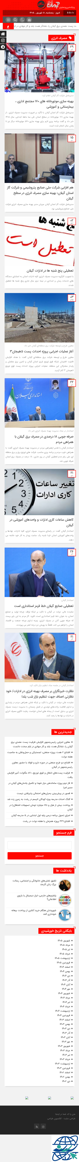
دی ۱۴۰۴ (66, 976)
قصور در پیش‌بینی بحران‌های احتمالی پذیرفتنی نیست (43, 793)
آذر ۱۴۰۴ (66, 980)
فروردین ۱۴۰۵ (63, 963)
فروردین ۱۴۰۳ (63, 1068)
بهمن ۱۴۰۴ (65, 971)
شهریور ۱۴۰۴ (64, 993)
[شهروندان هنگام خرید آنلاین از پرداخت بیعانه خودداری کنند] (39, 915)
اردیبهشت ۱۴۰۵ (62, 958)
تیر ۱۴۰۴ (66, 1002)
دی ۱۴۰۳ (66, 1029)
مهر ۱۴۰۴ (66, 989)
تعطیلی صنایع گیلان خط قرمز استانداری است (43, 606)
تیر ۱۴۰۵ (66, 949)
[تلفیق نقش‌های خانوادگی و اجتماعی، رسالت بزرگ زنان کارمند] (39, 885)
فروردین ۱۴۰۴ (63, 1015)
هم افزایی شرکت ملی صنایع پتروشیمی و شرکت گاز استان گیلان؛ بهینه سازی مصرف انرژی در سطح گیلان (40, 193)
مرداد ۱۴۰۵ (65, 945)
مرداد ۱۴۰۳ (65, 1050)
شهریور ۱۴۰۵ (64, 941)
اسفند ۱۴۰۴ (65, 967)
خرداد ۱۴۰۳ (65, 1059)
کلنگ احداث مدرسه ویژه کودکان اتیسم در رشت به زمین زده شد (38, 799)
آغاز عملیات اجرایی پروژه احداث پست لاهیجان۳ (41, 351)
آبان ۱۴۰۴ (65, 985)
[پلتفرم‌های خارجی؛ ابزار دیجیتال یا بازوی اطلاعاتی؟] (39, 900)
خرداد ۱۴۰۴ (65, 1007)
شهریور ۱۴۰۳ (64, 1046)
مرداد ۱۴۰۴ (65, 998)
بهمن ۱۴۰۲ (65, 1077)
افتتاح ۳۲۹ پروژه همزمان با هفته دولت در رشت (46, 821)
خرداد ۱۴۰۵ (65, 954)
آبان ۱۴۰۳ (65, 1037)
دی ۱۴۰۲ (66, 1081)
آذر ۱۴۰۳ (66, 1033)
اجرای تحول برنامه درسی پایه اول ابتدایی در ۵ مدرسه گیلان (40, 815)
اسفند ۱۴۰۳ (64, 1020)
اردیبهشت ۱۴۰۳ (62, 1064)
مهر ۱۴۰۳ (66, 1042)
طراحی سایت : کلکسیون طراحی (61, 1118)
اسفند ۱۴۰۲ (65, 1072)
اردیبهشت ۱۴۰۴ (62, 1011)
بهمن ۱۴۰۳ (65, 1024)
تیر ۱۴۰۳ (66, 1055)
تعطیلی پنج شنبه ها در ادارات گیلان (50, 270)
